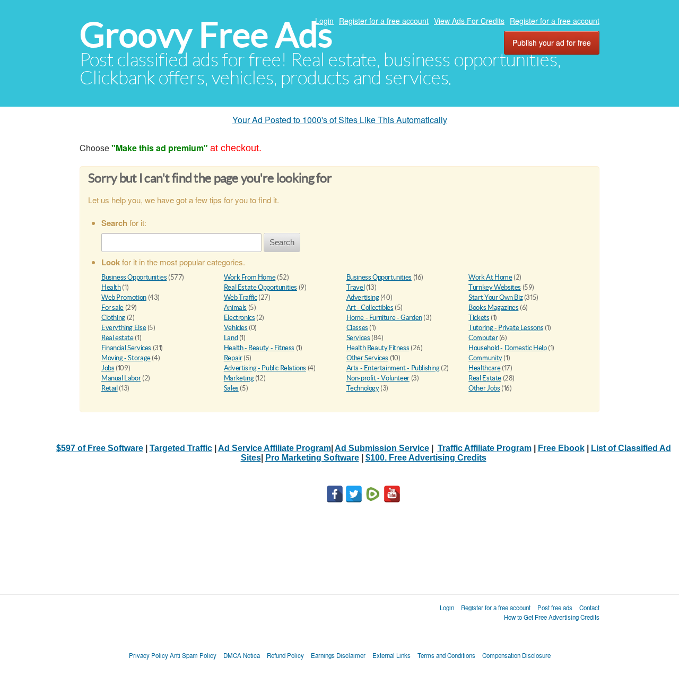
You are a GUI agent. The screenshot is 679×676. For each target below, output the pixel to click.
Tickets (478, 318)
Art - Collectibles (370, 307)
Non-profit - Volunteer (378, 378)
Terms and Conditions (446, 655)
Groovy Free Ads (206, 34)
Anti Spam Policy (193, 655)
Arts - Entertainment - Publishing (393, 368)
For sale (112, 307)
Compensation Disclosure (516, 655)
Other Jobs (484, 388)
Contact (589, 607)
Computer (483, 338)
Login (324, 20)
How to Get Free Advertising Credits (551, 617)
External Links (391, 655)
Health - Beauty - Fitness (259, 348)
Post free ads (554, 607)
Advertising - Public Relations (265, 368)
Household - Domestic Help (507, 348)
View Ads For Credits (469, 20)
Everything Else (123, 328)
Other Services (367, 358)
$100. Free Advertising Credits (425, 457)
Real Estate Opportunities (260, 287)
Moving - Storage (126, 358)
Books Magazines (493, 307)
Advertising (362, 297)
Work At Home (490, 277)
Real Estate (484, 378)
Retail (109, 388)
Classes (357, 328)
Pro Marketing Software (312, 457)
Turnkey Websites (494, 287)
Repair (233, 358)
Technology (362, 388)
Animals (235, 307)
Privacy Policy (148, 655)
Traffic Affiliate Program (485, 448)
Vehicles (236, 328)
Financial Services (126, 348)
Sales (231, 388)
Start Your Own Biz (495, 297)
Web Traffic (240, 297)
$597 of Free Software (99, 448)
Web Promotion (123, 297)
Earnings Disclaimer (338, 655)
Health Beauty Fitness (378, 348)
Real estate (117, 338)
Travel (355, 287)
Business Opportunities (134, 277)
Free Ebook (561, 448)
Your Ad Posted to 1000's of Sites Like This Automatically (339, 120)
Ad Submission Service (382, 448)
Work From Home (250, 277)
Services (358, 338)
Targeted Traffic (181, 448)
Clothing (113, 318)
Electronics (239, 318)
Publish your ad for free (551, 42)
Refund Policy (285, 655)
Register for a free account (384, 20)
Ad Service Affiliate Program (274, 448)
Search (281, 242)
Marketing (239, 378)
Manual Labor (121, 378)
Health (111, 287)
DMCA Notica (241, 655)
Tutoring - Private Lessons (505, 328)
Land (231, 338)
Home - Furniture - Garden (384, 318)
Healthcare (484, 368)
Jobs (107, 368)
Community (485, 358)
